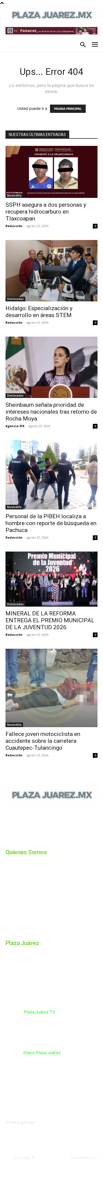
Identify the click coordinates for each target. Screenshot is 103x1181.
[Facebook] (7, 841)
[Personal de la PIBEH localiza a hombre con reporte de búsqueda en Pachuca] (51, 474)
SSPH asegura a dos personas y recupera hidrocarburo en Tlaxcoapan (45, 211)
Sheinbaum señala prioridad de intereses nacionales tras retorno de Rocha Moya (51, 412)
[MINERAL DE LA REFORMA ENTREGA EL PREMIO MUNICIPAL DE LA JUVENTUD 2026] (51, 579)
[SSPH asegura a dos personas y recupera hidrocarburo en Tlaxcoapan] (51, 172)
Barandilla (14, 195)
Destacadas (15, 299)
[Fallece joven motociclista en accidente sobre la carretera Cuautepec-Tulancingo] (51, 688)
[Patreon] (35, 841)
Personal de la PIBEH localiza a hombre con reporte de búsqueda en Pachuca (50, 523)
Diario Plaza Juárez (42, 1052)
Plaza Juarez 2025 (53, 1157)
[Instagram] (21, 841)
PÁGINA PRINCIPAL (68, 109)
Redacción (14, 226)
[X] (62, 841)
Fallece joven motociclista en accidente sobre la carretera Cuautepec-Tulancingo (42, 741)
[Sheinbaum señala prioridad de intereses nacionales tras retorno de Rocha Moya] (51, 367)
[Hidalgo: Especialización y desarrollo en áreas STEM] (51, 270)
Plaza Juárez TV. (40, 1011)
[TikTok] (48, 841)
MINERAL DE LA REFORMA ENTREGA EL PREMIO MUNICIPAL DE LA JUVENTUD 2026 (49, 620)
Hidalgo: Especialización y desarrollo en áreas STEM (39, 311)
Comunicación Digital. (79, 1162)
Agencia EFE (14, 426)
